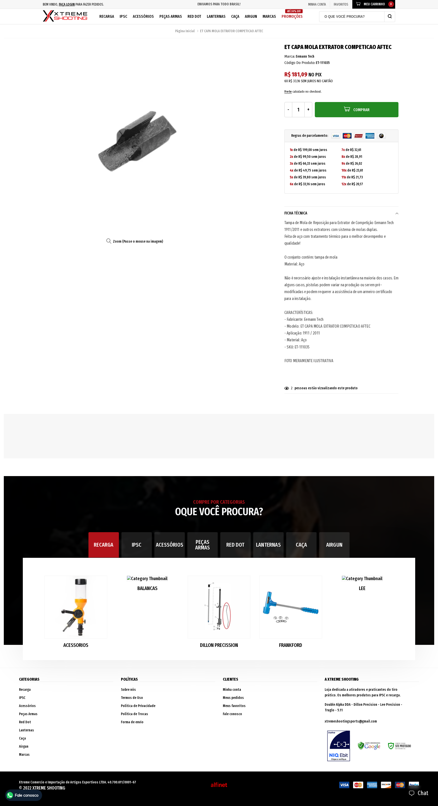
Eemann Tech (305, 56)
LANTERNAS (268, 544)
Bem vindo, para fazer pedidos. (73, 4)
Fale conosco (232, 714)
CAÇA (301, 544)
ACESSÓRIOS (169, 544)
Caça (235, 16)
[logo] (65, 16)
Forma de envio (132, 722)
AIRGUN (334, 544)
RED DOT (235, 544)
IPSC (123, 16)
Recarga (106, 16)
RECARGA (103, 544)
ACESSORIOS (75, 645)
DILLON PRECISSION (219, 645)
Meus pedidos (233, 698)
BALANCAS (147, 588)
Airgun (251, 16)
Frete (288, 91)
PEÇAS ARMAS (202, 545)
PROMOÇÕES (292, 14)
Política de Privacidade (138, 706)
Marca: (289, 56)
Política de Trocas (134, 714)
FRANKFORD (290, 645)
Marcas (269, 16)
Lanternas (216, 16)
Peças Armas (170, 16)
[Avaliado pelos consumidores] (338, 746)
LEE (362, 588)
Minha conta (232, 689)
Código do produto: (299, 63)
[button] (390, 614)
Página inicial (185, 31)
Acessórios (143, 16)
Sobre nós (128, 689)
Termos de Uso (132, 698)
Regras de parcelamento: (310, 135)
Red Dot (194, 16)
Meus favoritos (234, 706)
